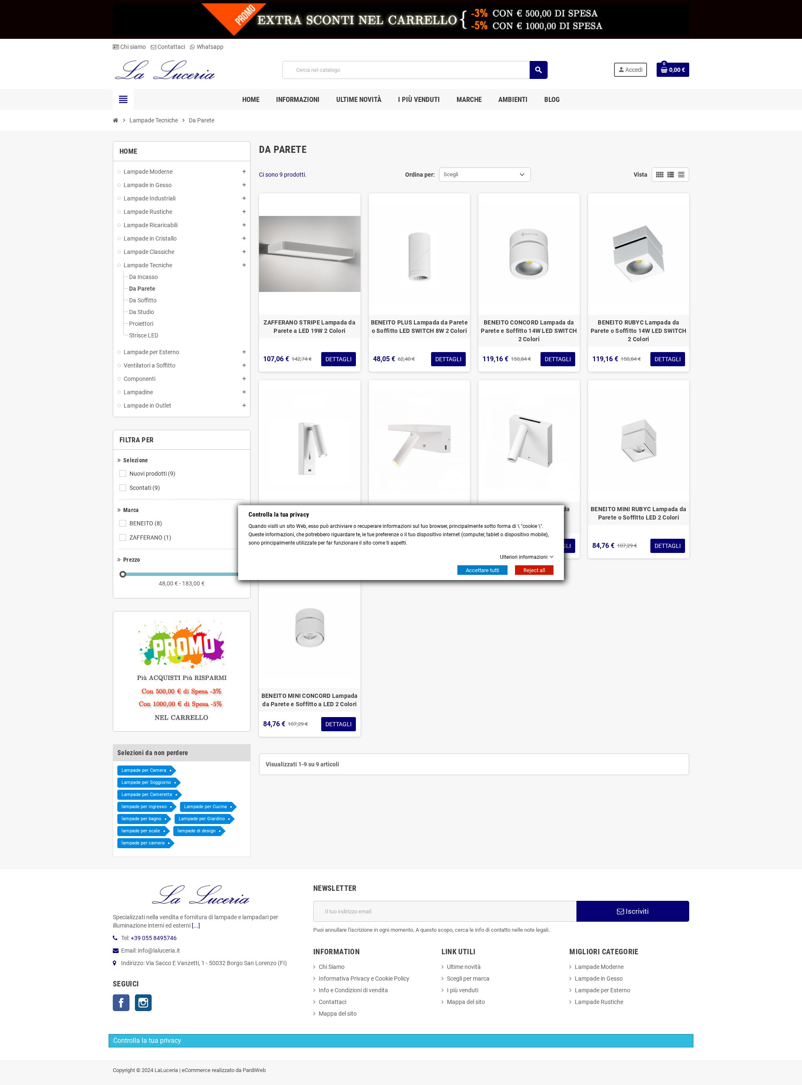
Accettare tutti (482, 570)
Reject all (534, 570)
